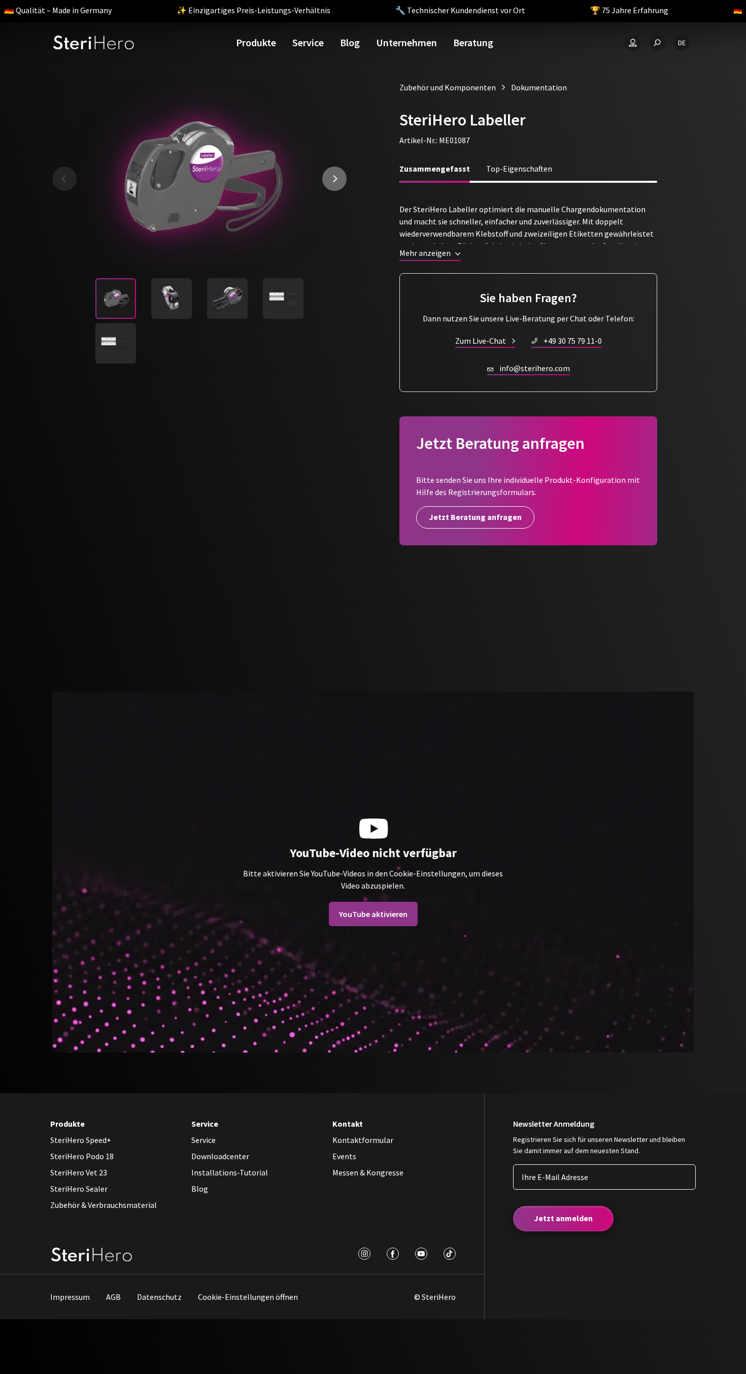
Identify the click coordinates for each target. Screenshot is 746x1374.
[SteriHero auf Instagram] (364, 1254)
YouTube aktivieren (373, 914)
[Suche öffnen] (657, 43)
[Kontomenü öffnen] (633, 43)
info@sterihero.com (534, 368)
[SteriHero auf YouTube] (421, 1254)
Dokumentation (539, 87)
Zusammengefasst (434, 168)
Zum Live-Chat (480, 341)
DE (682, 42)
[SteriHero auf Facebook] (393, 1254)
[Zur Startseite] (93, 43)
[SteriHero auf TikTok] (450, 1254)
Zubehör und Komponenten (447, 87)
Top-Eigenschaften (519, 168)
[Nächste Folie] (334, 179)
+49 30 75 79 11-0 (573, 341)
